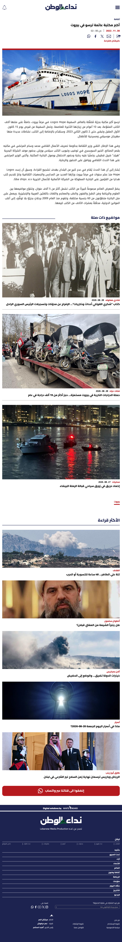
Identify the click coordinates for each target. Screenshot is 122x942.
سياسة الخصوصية (113, 927)
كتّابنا (117, 850)
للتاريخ (116, 890)
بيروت (117, 501)
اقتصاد (116, 863)
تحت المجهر (115, 854)
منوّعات (116, 881)
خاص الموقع (6, 844)
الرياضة (116, 877)
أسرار (63, 844)
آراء (118, 859)
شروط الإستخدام (114, 924)
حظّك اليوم (115, 886)
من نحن (117, 920)
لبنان (117, 839)
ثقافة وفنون (114, 872)
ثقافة (117, 19)
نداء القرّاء (27, 844)
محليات (80, 844)
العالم (117, 868)
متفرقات (46, 844)
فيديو (117, 894)
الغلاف (117, 844)
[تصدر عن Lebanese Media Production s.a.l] (61, 820)
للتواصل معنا (79, 927)
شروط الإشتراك (78, 924)
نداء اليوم (99, 844)
